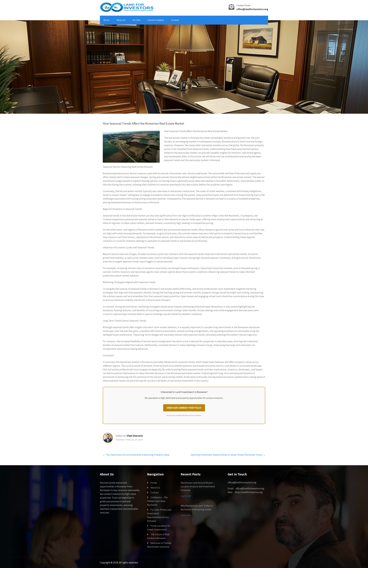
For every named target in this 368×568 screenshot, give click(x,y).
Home (106, 20)
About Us (121, 20)
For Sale (136, 20)
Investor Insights (156, 20)
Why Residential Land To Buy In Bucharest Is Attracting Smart (196, 507)
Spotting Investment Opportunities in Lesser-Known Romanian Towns (227, 454)
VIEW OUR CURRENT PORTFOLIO (184, 407)
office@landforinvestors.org (252, 9)
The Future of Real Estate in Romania (158, 536)
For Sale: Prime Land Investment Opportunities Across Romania (159, 515)
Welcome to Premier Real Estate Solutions (159, 544)
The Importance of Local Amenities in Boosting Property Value (136, 454)
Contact (175, 20)
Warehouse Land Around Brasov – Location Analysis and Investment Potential (198, 486)
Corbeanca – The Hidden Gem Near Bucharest (157, 501)
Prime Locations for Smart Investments (158, 527)
